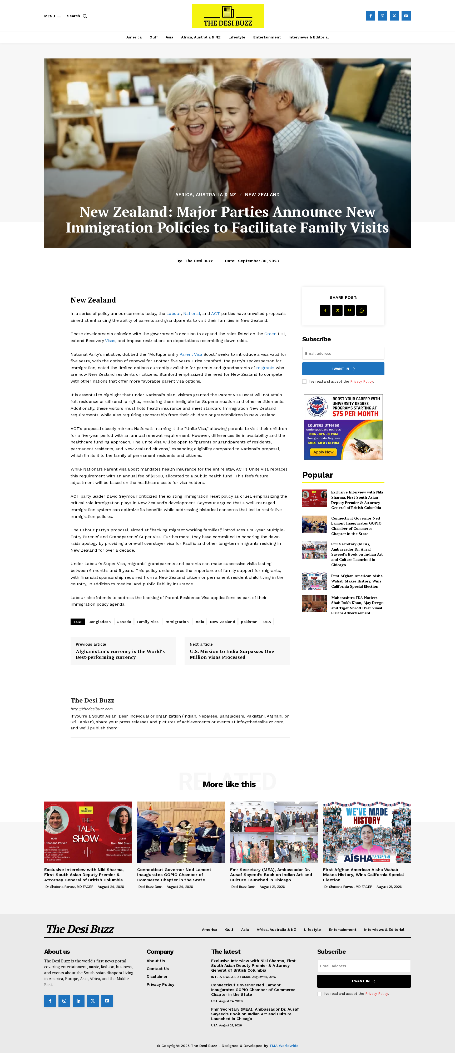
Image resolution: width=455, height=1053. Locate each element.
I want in (340, 369)
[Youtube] (406, 16)
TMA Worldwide (283, 1046)
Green (270, 333)
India (199, 622)
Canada (124, 622)
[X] (394, 16)
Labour (173, 313)
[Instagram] (382, 16)
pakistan (249, 622)
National (191, 313)
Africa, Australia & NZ (205, 194)
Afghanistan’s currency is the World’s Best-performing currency (120, 654)
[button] (78, 15)
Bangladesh (99, 622)
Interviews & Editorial (231, 977)
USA (267, 622)
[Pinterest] (349, 310)
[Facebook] (370, 16)
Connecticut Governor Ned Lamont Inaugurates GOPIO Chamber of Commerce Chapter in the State (356, 526)
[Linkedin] (78, 1001)
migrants (265, 367)
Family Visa (148, 622)
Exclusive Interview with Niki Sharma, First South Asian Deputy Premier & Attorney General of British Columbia (357, 500)
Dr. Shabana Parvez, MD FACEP (69, 887)
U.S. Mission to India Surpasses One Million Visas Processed (232, 654)
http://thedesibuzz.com (91, 709)
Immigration (177, 622)
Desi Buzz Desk (150, 887)
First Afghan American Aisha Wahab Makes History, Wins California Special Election (357, 581)
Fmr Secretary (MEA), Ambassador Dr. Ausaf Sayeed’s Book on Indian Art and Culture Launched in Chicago (357, 554)
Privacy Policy (361, 381)
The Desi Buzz (199, 261)
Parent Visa (191, 354)
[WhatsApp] (361, 310)
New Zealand (262, 194)
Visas (110, 340)
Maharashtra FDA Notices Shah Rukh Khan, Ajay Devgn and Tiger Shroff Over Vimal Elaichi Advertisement (357, 605)
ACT (216, 313)
